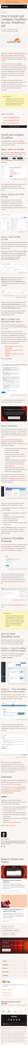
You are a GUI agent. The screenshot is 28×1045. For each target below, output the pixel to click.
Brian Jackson (4, 29)
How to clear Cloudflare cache (11, 123)
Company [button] (5, 975)
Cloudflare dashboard (14, 152)
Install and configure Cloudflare (11, 117)
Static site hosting (6, 995)
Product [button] (5, 961)
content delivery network (11, 55)
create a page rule (16, 605)
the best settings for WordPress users (11, 784)
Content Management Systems (10, 930)
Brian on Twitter (6, 844)
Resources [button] (5, 972)
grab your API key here (16, 478)
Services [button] (5, 968)
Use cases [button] (5, 964)
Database (4, 934)
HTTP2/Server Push (17, 471)
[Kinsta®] (5, 6)
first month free (11, 825)
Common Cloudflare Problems (11, 120)
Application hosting (7, 989)
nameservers (20, 325)
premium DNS (20, 100)
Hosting (13, 934)
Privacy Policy (11, 1005)
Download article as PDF (14, 126)
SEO (12, 926)
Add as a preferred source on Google (10, 31)
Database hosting (6, 992)
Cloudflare (4, 12)
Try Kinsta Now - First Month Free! (12, 1)
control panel (10, 696)
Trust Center (4, 1005)
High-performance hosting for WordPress (12, 881)
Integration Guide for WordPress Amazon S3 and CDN (13, 910)
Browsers (4, 926)
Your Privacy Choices (21, 1005)
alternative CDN (11, 103)
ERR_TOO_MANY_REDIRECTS (8, 548)
